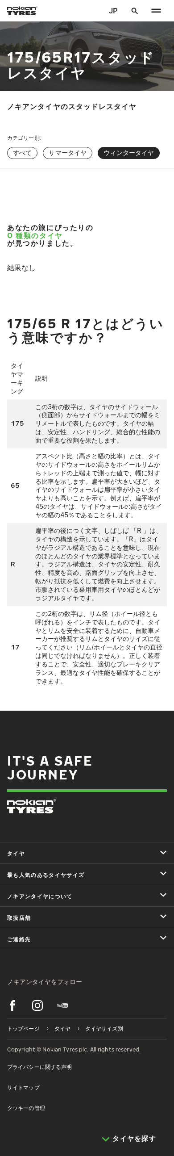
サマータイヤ (68, 152)
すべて (22, 152)
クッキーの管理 (26, 1108)
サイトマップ (23, 1087)
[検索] (134, 10)
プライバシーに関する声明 (39, 1067)
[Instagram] (37, 1005)
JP (113, 10)
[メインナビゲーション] (156, 10)
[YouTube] (62, 1005)
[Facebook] (12, 1005)
